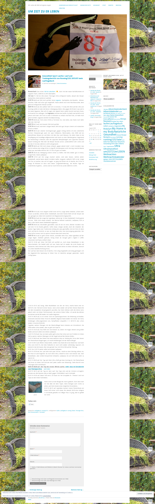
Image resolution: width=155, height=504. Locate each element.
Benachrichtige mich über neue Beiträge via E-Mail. (46, 480)
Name (32, 449)
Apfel (120, 111)
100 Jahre (105, 109)
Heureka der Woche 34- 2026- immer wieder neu (95, 104)
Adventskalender (111, 111)
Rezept (124, 135)
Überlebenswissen (109, 161)
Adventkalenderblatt (118, 109)
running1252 (45, 410)
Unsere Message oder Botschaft (68, 5)
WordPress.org (93, 159)
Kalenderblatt (117, 119)
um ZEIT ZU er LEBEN (43, 11)
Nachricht (33, 432)
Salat (119, 139)
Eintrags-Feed (92, 155)
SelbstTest (106, 142)
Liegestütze (118, 126)
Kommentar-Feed (93, 157)
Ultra (29, 412)
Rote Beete (113, 137)
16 (100, 135)
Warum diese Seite (85, 5)
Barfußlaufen (107, 113)
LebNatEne (62, 8)
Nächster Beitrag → (77, 490)
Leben (105, 126)
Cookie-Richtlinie (47, 496)
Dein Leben (106, 115)
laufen (58, 410)
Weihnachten (109, 154)
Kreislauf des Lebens (117, 121)
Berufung (118, 5)
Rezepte (106, 137)
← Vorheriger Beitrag (35, 490)
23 (100, 137)
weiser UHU (107, 159)
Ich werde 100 (112, 117)
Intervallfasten (108, 119)
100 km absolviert (49, 91)
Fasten (112, 115)
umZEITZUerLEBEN (114, 151)
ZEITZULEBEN (117, 159)
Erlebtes (110, 5)
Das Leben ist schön (120, 113)
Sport (104, 5)
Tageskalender (110, 146)
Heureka (105, 117)
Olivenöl (119, 135)
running (69, 410)
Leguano (58, 100)
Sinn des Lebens (117, 144)
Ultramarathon (34, 412)
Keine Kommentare (61, 83)
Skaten (73, 410)
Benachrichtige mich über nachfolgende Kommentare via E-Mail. (50, 479)
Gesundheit (96, 5)
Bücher (113, 113)
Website (32, 461)
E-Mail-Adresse (34, 455)
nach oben (47, 369)
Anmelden (91, 152)
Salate (123, 140)
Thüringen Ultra (79, 410)
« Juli (90, 143)
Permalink (42, 412)
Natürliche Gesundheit (114, 133)
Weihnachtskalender (113, 157)
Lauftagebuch (37, 410)
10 (89, 135)
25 (91, 139)
